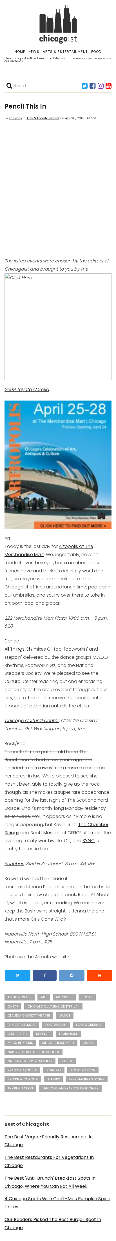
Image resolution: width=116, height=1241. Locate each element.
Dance (64, 1015)
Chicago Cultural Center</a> (53, 1006)
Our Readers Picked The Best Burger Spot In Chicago (53, 1223)
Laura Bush (68, 1033)
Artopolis (64, 997)
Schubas (14, 863)
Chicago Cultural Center (32, 720)
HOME (20, 52)
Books (87, 997)
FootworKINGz (89, 1024)
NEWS (33, 52)
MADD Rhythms (20, 1042)
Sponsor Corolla (23, 1079)
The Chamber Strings (86, 1079)
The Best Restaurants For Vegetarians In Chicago (49, 1161)
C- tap (13, 1006)
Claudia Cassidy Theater (29, 1015)
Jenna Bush (17, 1033)
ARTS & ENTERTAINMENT (65, 52)
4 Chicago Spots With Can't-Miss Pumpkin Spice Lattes (57, 1202)
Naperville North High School (33, 1052)
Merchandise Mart (58, 1042)
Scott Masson (82, 1070)
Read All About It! (22, 1070)
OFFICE (67, 1061)
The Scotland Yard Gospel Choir (70, 1088)
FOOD (96, 52)
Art (44, 997)
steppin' (53, 1079)
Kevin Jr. (43, 1033)
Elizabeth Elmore (22, 1024)
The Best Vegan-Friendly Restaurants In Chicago (49, 1141)
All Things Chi (19, 649)
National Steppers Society (30, 1061)
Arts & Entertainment (42, 118)
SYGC (88, 840)
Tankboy (15, 118)
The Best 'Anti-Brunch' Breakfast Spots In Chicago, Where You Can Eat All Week (50, 1182)
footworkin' (56, 1024)
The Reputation (20, 1088)
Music (88, 1042)
